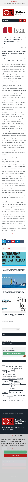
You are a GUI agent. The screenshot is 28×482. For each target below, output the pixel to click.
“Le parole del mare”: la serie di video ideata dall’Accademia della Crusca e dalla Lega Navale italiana (14, 3)
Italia (14, 386)
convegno (20, 378)
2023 (20, 369)
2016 (11, 366)
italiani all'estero (20, 386)
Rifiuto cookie (15, 455)
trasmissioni (20, 400)
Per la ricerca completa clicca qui (9, 233)
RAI (24, 395)
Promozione (10, 395)
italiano (4, 389)
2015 (7, 366)
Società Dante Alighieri (20, 398)
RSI (7, 398)
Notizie (24, 47)
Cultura (17, 381)
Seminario (12, 397)
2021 (11, 369)
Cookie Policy (15, 448)
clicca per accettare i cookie (14, 353)
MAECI (4, 395)
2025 (8, 372)
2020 (7, 369)
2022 (16, 369)
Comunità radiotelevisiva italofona (10, 378)
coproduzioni (5, 381)
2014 (3, 366)
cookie (11, 435)
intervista (9, 386)
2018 (20, 366)
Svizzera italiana (12, 400)
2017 (16, 366)
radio (15, 395)
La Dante (18, 389)
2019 (4, 369)
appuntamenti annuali (7, 376)
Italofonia (11, 389)
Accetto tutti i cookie (15, 452)
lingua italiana (16, 392)
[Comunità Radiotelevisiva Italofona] (14, 12)
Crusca (11, 381)
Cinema (14, 376)
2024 (4, 371)
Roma (4, 398)
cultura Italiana (5, 383)
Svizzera (5, 400)
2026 (22, 47)
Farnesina (23, 383)
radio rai (20, 395)
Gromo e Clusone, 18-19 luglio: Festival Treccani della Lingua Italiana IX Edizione (13, 315)
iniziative (4, 386)
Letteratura (5, 392)
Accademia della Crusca (10, 374)
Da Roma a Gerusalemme (15, 383)
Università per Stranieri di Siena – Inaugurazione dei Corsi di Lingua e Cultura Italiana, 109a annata (14, 270)
